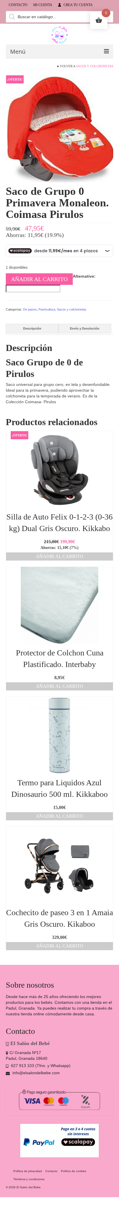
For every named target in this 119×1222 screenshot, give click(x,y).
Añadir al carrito (39, 279)
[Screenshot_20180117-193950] (59, 128)
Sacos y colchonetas (94, 66)
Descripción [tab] (32, 328)
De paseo (30, 309)
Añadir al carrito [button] (59, 556)
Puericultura (46, 309)
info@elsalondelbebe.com (35, 1072)
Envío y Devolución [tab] (84, 328)
